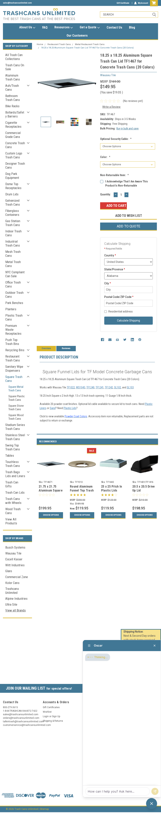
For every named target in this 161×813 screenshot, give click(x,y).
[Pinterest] (139, 339)
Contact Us (114, 27)
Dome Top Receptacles (13, 186)
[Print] (117, 339)
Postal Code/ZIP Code (119, 296)
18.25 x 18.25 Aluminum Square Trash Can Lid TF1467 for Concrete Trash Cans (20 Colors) (87, 47)
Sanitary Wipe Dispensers (14, 368)
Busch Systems (15, 547)
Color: (105, 157)
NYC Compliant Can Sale (15, 274)
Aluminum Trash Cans (12, 77)
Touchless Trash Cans (12, 464)
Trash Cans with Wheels (13, 501)
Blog (132, 27)
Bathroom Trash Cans (12, 98)
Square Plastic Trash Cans (16, 398)
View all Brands (15, 610)
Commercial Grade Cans (13, 135)
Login (46, 716)
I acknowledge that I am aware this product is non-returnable (126, 183)
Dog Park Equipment (12, 176)
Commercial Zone (16, 577)
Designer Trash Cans (15, 165)
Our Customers (77, 35)
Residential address (120, 311)
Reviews (66, 348)
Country (110, 255)
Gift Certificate (123, 3)
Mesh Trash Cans (13, 254)
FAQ (45, 27)
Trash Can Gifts (11, 484)
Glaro (8, 571)
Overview (46, 348)
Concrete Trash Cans (15, 145)
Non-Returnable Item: (114, 175)
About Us (26, 27)
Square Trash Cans (13, 379)
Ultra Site (11, 604)
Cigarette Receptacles (13, 124)
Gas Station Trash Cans (12, 223)
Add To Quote (128, 226)
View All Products (11, 521)
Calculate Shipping (128, 320)
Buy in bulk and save (127, 128)
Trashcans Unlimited (12, 591)
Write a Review (111, 106)
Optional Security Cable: (116, 138)
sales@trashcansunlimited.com (17, 3)
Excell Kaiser (13, 559)
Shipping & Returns (53, 721)
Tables (9, 455)
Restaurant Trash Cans (12, 358)
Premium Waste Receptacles (13, 329)
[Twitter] (124, 339)
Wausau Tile (13, 553)
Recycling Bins (14, 350)
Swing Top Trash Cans (12, 447)
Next (93, 83)
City (107, 283)
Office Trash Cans (13, 284)
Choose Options (51, 515)
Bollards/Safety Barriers (14, 114)
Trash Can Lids (15, 492)
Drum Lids (11, 194)
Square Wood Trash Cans (16, 416)
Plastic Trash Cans (14, 317)
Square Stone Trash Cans (16, 407)
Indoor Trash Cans (13, 233)
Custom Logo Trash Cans (13, 155)
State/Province (114, 269)
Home (40, 44)
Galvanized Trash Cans (12, 202)
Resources (62, 27)
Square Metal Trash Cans (15, 388)
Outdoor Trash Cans (14, 294)
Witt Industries (15, 565)
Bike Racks (12, 106)
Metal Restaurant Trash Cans (89, 44)
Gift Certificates (51, 707)
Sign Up (56, 716)
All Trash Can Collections (14, 57)
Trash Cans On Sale (14, 67)
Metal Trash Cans (13, 264)
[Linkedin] (132, 339)
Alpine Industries (16, 599)
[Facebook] (102, 339)
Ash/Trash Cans (12, 87)
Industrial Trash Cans (12, 243)
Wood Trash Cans (13, 511)
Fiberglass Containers (12, 213)
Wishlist (47, 711)
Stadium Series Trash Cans (15, 427)
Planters (10, 309)
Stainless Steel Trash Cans (15, 437)
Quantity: (105, 194)
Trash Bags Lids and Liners (15, 474)
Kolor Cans (12, 583)
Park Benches (14, 303)
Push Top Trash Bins (12, 342)
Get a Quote (88, 27)
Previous (41, 83)
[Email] (110, 339)
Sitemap (44, 809)
